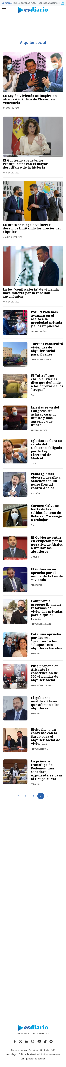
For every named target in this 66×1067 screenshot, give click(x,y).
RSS (53, 1050)
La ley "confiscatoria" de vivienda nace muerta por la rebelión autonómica (31, 292)
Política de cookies (50, 1054)
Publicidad (34, 1050)
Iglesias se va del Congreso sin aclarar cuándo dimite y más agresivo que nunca (45, 416)
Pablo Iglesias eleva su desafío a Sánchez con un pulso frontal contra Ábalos (46, 481)
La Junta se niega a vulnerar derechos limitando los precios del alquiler (32, 228)
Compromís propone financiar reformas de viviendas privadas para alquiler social (47, 610)
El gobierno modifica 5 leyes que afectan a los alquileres (45, 703)
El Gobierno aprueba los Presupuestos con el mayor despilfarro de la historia (25, 163)
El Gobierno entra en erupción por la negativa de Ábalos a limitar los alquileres (47, 544)
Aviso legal (11, 1054)
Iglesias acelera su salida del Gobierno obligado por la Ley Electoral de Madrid (46, 449)
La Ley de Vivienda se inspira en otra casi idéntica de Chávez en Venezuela (30, 99)
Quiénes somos (19, 1050)
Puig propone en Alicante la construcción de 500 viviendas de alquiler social (45, 673)
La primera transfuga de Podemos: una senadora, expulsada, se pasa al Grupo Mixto (46, 770)
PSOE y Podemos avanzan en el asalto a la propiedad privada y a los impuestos (46, 319)
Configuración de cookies (33, 1059)
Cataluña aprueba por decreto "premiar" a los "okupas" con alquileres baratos (46, 641)
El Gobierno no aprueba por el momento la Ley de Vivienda (47, 574)
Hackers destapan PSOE (24, 3)
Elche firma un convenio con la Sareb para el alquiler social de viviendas (45, 736)
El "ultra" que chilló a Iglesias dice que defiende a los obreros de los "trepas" (47, 382)
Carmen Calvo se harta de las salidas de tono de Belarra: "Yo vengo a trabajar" (46, 512)
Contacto (44, 1050)
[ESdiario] (33, 10)
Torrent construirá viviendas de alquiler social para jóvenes (47, 349)
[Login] (62, 3)
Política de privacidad (29, 1054)
